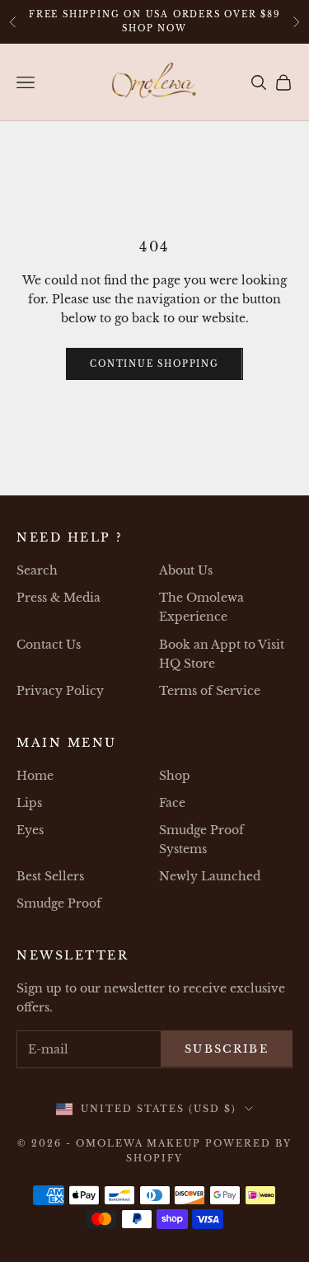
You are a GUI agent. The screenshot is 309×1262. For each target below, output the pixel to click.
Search (37, 570)
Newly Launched (209, 876)
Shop (174, 775)
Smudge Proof (58, 903)
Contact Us (48, 644)
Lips (29, 802)
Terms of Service (209, 690)
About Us (186, 570)
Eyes (30, 830)
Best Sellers (50, 876)
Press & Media (58, 597)
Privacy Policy (60, 690)
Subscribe (227, 1049)
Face (172, 802)
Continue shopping (154, 364)
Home (35, 775)
